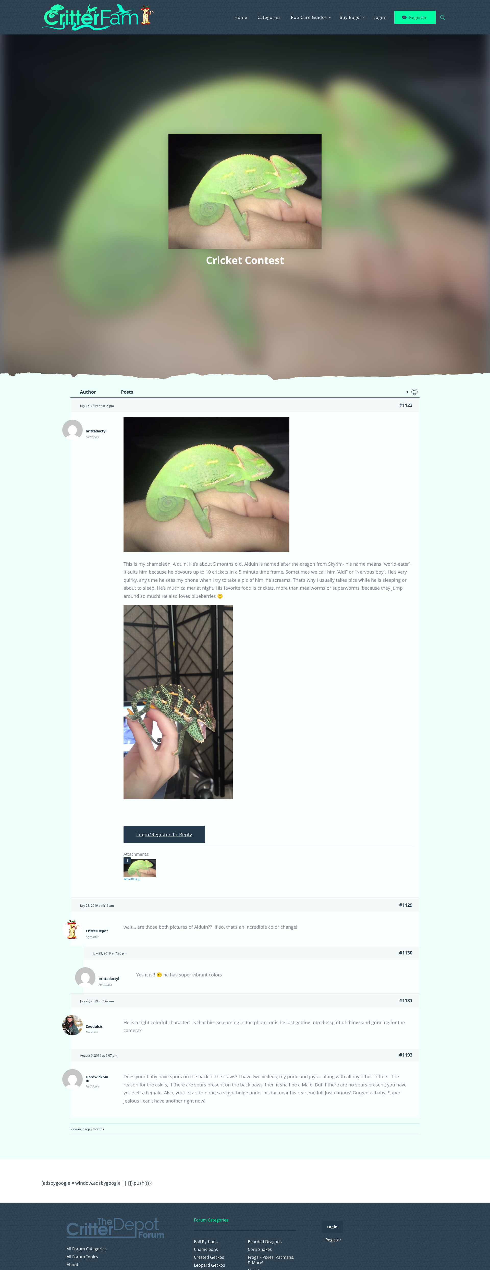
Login (379, 17)
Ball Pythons (206, 1241)
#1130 (405, 953)
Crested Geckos (209, 1257)
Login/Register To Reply (164, 834)
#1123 (405, 405)
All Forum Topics (82, 1257)
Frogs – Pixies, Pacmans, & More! (271, 1260)
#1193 (405, 1055)
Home (241, 17)
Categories (269, 17)
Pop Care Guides (309, 17)
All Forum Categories (87, 1249)
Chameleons (206, 1249)
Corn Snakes (260, 1249)
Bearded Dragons (265, 1241)
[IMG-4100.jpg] (140, 868)
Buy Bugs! (350, 17)
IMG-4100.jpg (132, 879)
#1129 (405, 905)
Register (418, 17)
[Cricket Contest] (206, 550)
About (72, 1264)
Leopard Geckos (209, 1265)
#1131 (405, 1000)
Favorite (414, 392)
